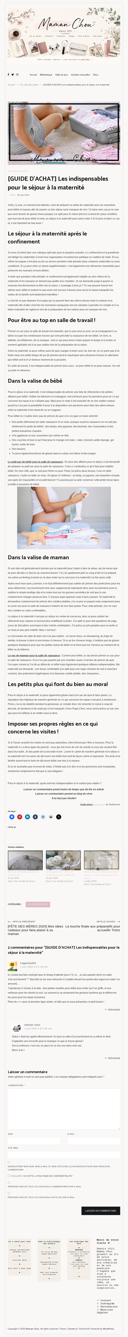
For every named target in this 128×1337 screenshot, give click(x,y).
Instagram (107, 1303)
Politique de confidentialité (54, 1176)
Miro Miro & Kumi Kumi (19, 1268)
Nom (10, 1134)
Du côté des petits (17, 171)
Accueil (33, 74)
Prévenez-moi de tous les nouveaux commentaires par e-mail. (45, 1187)
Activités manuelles (80, 74)
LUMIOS (79, 1260)
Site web (13, 1148)
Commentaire (16, 1085)
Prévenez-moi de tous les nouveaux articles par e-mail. (41, 1197)
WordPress (108, 1328)
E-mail (71, 1134)
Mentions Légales (105, 1311)
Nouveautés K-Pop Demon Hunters (49, 1263)
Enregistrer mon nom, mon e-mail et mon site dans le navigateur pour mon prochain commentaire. (59, 1168)
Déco (95, 74)
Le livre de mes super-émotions (49, 1253)
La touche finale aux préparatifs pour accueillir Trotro (92, 926)
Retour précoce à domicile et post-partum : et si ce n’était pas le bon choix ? (101, 875)
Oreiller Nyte (19, 1260)
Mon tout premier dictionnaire (49, 1273)
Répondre (114, 1010)
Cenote (71, 1328)
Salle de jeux (61, 74)
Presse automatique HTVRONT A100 (19, 1251)
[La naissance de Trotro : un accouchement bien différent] (63, 860)
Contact (105, 1300)
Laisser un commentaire (100, 1211)
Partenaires (109, 1306)
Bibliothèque (46, 74)
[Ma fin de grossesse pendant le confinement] (25, 860)
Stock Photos (99, 804)
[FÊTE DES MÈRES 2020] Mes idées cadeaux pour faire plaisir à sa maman (35, 928)
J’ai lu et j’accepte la (42, 1176)
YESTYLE (79, 1250)
